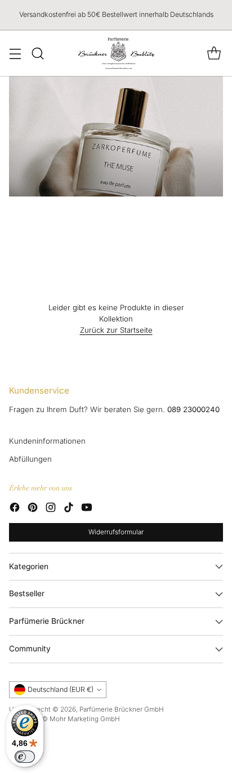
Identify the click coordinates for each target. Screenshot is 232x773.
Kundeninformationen (47, 440)
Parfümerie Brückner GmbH (121, 709)
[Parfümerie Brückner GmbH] (116, 53)
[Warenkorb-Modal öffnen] (213, 53)
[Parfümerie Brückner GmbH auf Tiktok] (68, 509)
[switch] (25, 756)
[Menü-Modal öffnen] (14, 53)
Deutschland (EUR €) (60, 689)
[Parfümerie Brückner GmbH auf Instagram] (50, 509)
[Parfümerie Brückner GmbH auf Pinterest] (32, 509)
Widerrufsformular (116, 532)
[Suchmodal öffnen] (37, 53)
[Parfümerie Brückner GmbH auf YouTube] (86, 509)
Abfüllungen (30, 458)
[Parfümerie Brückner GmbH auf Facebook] (14, 509)
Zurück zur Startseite (116, 329)
